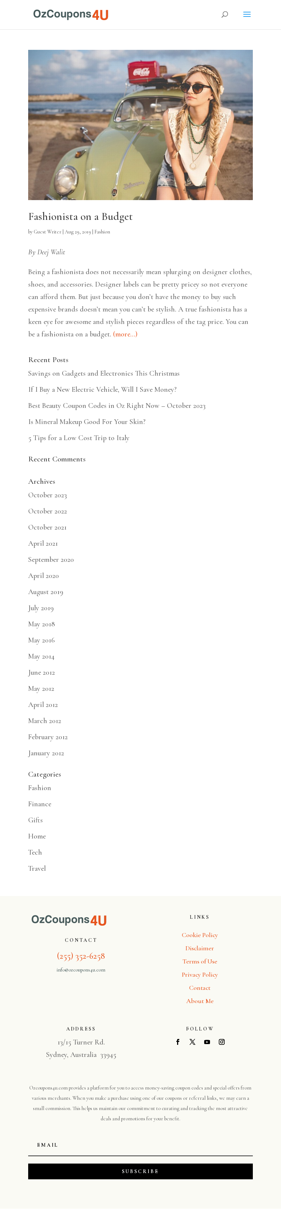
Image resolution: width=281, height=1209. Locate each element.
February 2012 (48, 737)
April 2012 (43, 704)
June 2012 (41, 672)
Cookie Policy (200, 935)
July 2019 (41, 608)
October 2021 (47, 527)
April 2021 (43, 543)
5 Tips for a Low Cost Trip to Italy (79, 438)
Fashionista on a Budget (80, 216)
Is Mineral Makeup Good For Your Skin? (87, 421)
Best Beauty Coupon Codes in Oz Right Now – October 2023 (117, 405)
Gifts (35, 820)
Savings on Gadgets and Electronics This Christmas (104, 373)
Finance (39, 804)
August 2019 (45, 591)
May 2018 (41, 624)
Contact (199, 988)
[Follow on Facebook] (178, 1042)
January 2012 (46, 753)
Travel (37, 868)
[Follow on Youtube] (207, 1042)
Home (37, 836)
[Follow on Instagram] (222, 1042)
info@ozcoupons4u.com (81, 970)
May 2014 (41, 656)
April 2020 (43, 575)
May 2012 (41, 688)
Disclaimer (200, 948)
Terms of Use (200, 961)
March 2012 (44, 720)
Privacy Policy (200, 974)
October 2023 (47, 495)
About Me (200, 1001)
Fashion (102, 232)
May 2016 (41, 640)
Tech (35, 852)
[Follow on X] (192, 1042)
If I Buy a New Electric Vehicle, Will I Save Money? (102, 389)
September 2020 (51, 559)
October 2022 (47, 511)
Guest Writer (47, 232)
